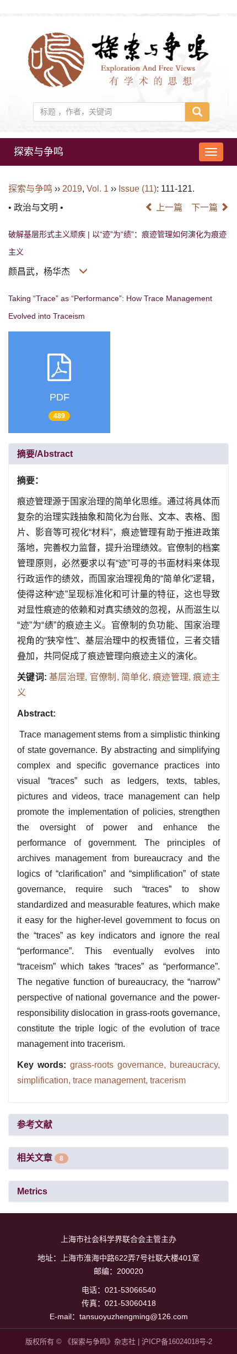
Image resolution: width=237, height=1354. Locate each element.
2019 (72, 188)
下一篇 (205, 207)
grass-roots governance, (120, 1064)
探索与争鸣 (38, 151)
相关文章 (40, 1157)
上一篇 (168, 207)
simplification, (45, 1080)
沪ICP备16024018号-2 (177, 1341)
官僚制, (105, 677)
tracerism (168, 1080)
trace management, (111, 1080)
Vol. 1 (98, 188)
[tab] (118, 454)
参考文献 (34, 1124)
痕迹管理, (173, 677)
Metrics (32, 1191)
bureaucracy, (195, 1064)
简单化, (137, 677)
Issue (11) (137, 188)
